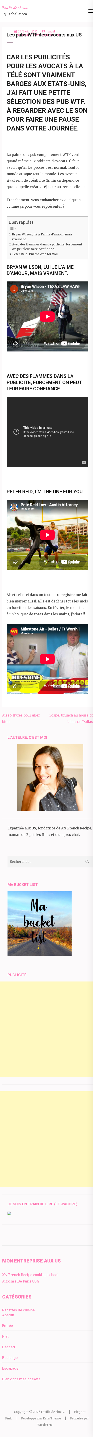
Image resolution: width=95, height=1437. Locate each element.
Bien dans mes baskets (21, 1379)
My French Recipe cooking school (30, 1275)
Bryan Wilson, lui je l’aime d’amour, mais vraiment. (42, 237)
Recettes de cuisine (18, 1310)
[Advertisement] (47, 1029)
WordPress (45, 1425)
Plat (5, 1336)
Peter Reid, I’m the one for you (35, 254)
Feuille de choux (14, 7)
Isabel (51, 31)
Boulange (10, 1357)
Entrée (7, 1325)
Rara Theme (52, 1418)
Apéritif (8, 1315)
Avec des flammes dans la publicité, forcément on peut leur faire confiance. (47, 247)
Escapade (10, 1368)
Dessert (8, 1347)
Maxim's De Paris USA (20, 1281)
